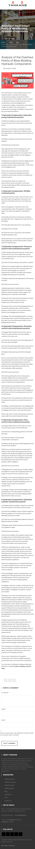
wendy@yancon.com (14, 819)
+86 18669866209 (20, 815)
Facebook (12, 834)
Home (3, 42)
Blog (17, 42)
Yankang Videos (9, 779)
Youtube (4, 834)
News (11, 42)
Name (3, 709)
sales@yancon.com (7, 822)
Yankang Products (10, 782)
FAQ (5, 797)
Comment (4, 692)
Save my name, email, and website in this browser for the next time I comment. (16, 734)
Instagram (20, 834)
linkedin (8, 834)
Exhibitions (7, 794)
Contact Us (8, 801)
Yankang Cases (9, 785)
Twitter (16, 834)
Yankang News (9, 788)
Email (3, 720)
